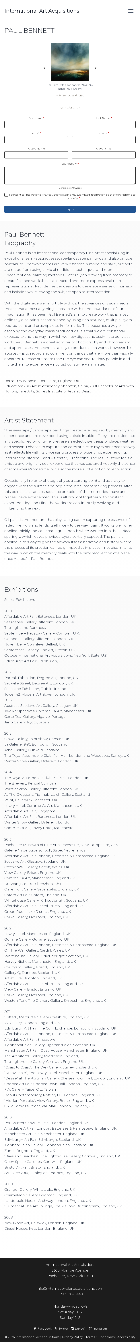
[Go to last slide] (44, 67)
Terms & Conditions (100, 1337)
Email (36, 133)
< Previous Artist (70, 95)
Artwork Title (104, 148)
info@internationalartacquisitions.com (70, 1288)
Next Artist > (70, 108)
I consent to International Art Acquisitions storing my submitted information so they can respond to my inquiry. (72, 196)
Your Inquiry (70, 163)
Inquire (70, 209)
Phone (103, 133)
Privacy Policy (72, 1337)
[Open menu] (130, 11)
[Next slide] (95, 67)
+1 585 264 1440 (70, 1294)
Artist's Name (36, 148)
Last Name (104, 118)
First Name (36, 118)
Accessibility (126, 1337)
